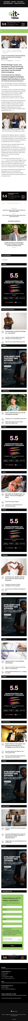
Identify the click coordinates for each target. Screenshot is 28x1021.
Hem (3, 50)
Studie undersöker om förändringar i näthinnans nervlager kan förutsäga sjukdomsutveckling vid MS (14, 244)
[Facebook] (10, 5)
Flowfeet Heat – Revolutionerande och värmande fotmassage (13, 505)
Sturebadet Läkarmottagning (12, 203)
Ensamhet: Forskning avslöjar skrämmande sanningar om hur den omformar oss (15, 338)
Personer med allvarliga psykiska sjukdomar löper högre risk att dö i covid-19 (15, 756)
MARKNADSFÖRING (8, 3)
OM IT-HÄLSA (20, 1)
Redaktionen (10, 60)
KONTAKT (13, 1)
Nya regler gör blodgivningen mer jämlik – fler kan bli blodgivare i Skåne (15, 495)
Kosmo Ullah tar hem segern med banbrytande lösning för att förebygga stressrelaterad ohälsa (15, 745)
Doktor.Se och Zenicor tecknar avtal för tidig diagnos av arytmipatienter (15, 668)
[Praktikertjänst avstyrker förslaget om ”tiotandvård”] (14, 321)
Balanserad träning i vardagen (12, 501)
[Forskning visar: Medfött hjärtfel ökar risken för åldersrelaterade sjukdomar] (14, 566)
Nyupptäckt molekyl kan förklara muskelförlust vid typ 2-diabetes (12, 585)
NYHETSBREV (7, 1)
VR (21, 203)
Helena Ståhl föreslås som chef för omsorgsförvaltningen (15, 413)
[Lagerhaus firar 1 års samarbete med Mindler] (14, 650)
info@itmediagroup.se (9, 978)
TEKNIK (8, 50)
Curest (12, 110)
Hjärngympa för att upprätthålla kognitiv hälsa (15, 418)
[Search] (26, 31)
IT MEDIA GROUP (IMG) (19, 3)
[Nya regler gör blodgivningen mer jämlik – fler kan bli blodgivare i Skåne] (14, 483)
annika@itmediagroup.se (10, 989)
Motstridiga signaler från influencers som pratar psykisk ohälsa (14, 752)
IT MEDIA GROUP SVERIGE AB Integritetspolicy (11, 998)
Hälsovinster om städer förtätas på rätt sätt (15, 341)
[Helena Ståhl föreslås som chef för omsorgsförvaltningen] (14, 402)
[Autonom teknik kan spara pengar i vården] (14, 817)
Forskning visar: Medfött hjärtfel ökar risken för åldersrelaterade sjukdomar (14, 578)
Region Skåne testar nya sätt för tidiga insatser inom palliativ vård (13, 422)
